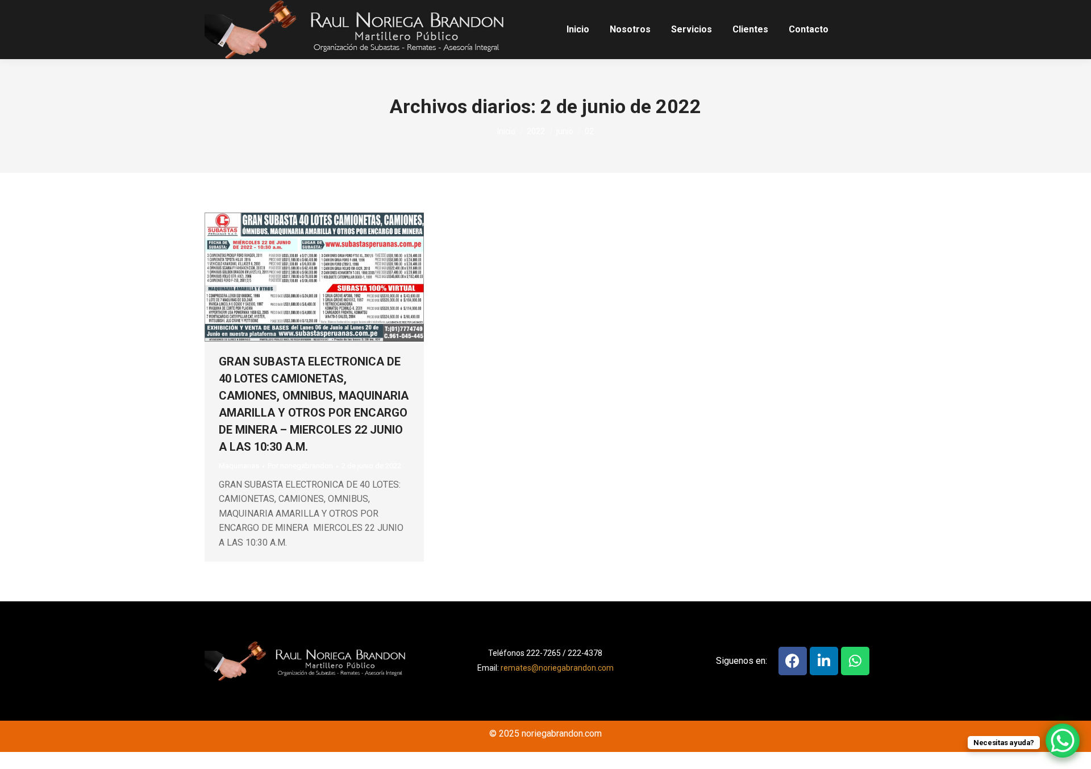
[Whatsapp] (855, 661)
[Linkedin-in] (824, 661)
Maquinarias (239, 466)
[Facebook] (792, 661)
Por (300, 466)
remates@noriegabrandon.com (557, 667)
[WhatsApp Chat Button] (1063, 741)
